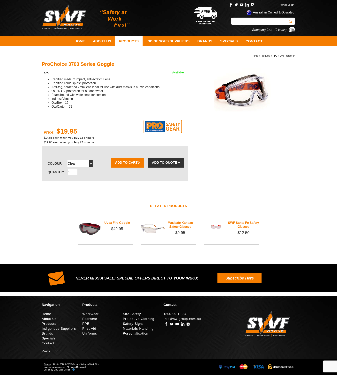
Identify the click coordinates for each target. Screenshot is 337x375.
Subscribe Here (239, 278)
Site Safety (132, 314)
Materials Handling (138, 328)
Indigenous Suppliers (168, 41)
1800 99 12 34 (174, 314)
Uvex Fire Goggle (117, 222)
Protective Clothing (138, 319)
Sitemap (47, 364)
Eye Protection (287, 55)
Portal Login (286, 4)
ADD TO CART (126, 162)
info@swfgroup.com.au (182, 319)
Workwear (90, 314)
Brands (204, 41)
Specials (229, 41)
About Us (102, 41)
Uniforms (89, 333)
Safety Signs (133, 324)
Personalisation (135, 333)
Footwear (89, 319)
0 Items (281, 29)
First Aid (89, 328)
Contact (254, 41)
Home (79, 41)
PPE (275, 55)
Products (129, 41)
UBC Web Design (62, 370)
